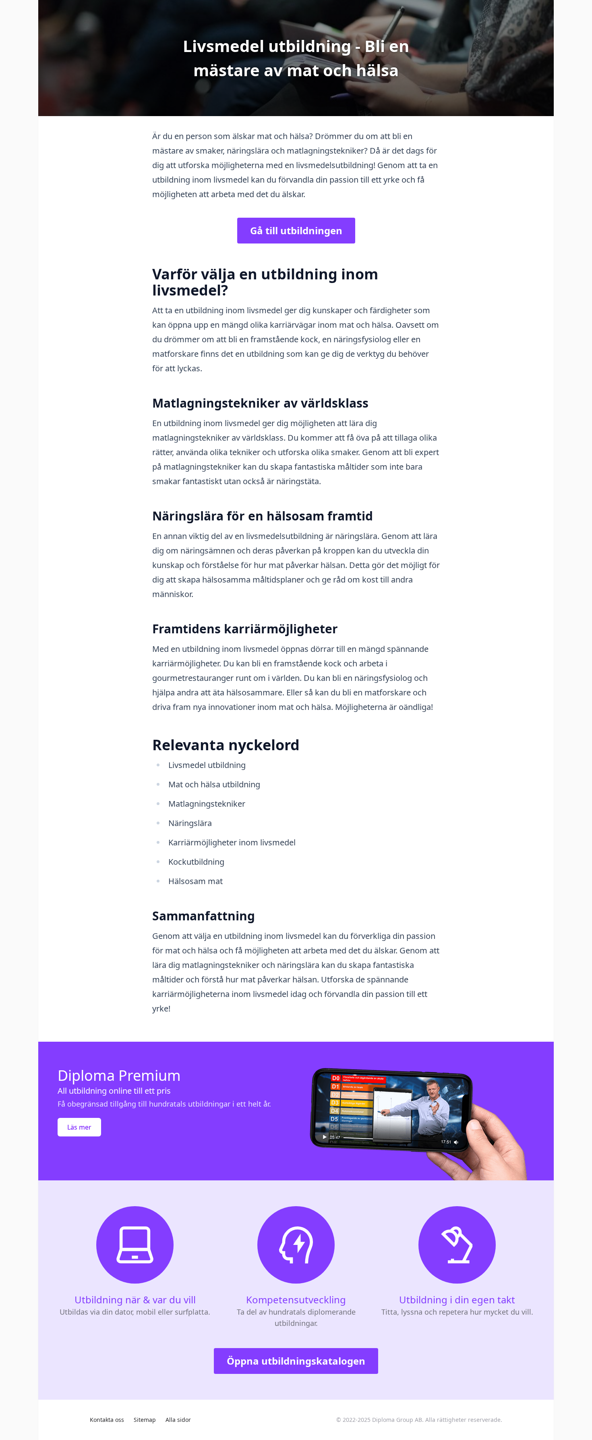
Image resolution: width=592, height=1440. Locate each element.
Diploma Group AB (397, 1419)
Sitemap (145, 1419)
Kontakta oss (107, 1419)
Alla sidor (178, 1419)
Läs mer (79, 1127)
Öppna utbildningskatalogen (296, 1360)
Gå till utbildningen (296, 230)
